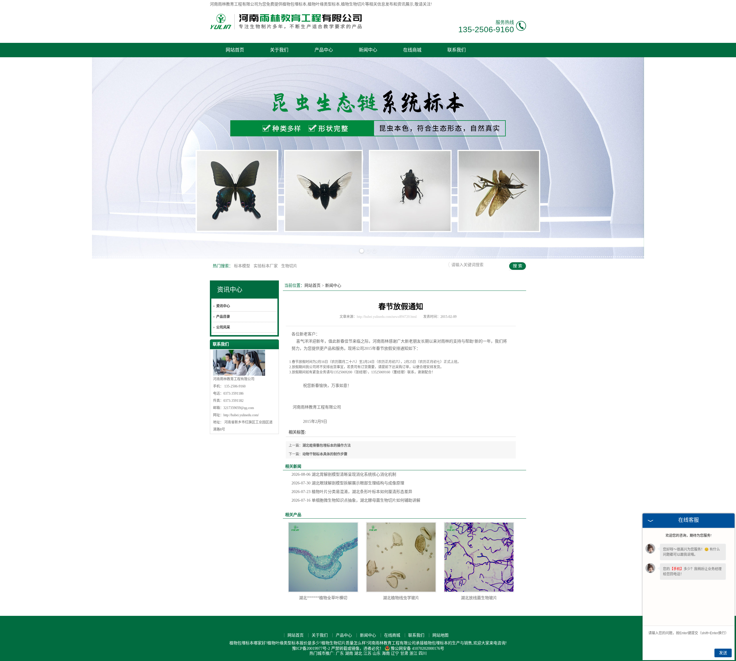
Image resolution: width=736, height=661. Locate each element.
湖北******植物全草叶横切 (323, 598)
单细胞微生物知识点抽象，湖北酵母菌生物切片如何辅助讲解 (356, 500)
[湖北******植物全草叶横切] (323, 557)
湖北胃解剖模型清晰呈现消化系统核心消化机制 (344, 474)
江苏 (367, 653)
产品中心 (324, 49)
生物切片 (289, 266)
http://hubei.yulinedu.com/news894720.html (387, 317)
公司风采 (223, 327)
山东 (377, 653)
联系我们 (456, 49)
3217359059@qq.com (238, 408)
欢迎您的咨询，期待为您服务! (689, 536)
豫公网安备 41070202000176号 (417, 648)
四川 (423, 653)
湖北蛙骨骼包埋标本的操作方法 (326, 446)
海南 (386, 653)
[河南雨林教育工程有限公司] (286, 31)
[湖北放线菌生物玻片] (479, 557)
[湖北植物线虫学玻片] (401, 557)
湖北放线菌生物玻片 (479, 598)
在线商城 (412, 49)
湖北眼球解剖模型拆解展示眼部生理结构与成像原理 (348, 483)
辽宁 (395, 653)
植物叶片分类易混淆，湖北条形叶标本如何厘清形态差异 (352, 492)
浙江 (413, 653)
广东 (340, 653)
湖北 (358, 653)
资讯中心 (229, 289)
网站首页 (235, 49)
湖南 (349, 653)
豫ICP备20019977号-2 (311, 648)
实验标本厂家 (266, 266)
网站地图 (440, 635)
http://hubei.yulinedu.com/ (241, 415)
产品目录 (223, 317)
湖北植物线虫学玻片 (401, 598)
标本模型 (242, 266)
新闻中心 (368, 49)
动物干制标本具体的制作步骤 (324, 454)
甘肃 (404, 653)
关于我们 (279, 49)
